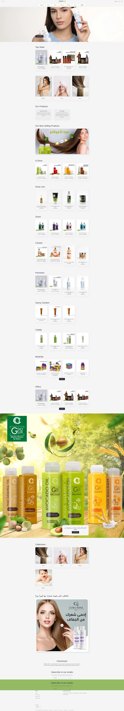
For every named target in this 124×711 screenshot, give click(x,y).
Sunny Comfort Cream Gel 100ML (55, 319)
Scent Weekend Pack (82, 233)
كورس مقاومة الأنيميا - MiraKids (41, 373)
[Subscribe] (70, 678)
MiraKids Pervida (83, 373)
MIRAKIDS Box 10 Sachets (68, 373)
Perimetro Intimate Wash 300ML (83, 292)
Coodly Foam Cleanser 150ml (41, 346)
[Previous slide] (55, 43)
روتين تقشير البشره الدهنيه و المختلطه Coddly (69, 346)
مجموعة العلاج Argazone (82, 403)
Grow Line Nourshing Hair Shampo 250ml (69, 206)
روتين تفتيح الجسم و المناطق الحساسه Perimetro (41, 67)
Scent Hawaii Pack (41, 233)
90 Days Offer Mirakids (55, 373)
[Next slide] (66, 43)
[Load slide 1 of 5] (58, 43)
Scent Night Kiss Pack (55, 233)
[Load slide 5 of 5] (63, 43)
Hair (80, 98)
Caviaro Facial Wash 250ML (69, 262)
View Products (39, 36)
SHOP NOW (75, 532)
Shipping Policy (37, 698)
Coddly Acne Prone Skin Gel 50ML (82, 346)
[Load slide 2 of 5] (59, 43)
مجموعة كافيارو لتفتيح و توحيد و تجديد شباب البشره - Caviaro (41, 260)
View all (62, 408)
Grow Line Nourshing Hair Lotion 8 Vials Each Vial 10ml (41, 206)
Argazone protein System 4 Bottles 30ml (68, 67)
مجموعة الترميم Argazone (55, 66)
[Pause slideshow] (68, 43)
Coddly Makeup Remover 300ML (55, 346)
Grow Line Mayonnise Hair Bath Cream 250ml (82, 206)
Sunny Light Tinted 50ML (41, 319)
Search (36, 693)
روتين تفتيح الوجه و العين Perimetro (55, 289)
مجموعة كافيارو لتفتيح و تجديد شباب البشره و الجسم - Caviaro (55, 260)
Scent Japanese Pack (69, 233)
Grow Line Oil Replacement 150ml (55, 206)
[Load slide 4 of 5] (62, 43)
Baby (43, 587)
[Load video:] (62, 141)
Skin (61, 98)
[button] (2, 1)
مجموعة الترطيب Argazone (83, 66)
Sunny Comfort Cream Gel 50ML (68, 319)
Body (43, 98)
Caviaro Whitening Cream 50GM (82, 262)
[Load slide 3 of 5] (61, 43)
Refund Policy (37, 696)
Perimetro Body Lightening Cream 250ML (68, 292)
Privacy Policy (37, 694)
